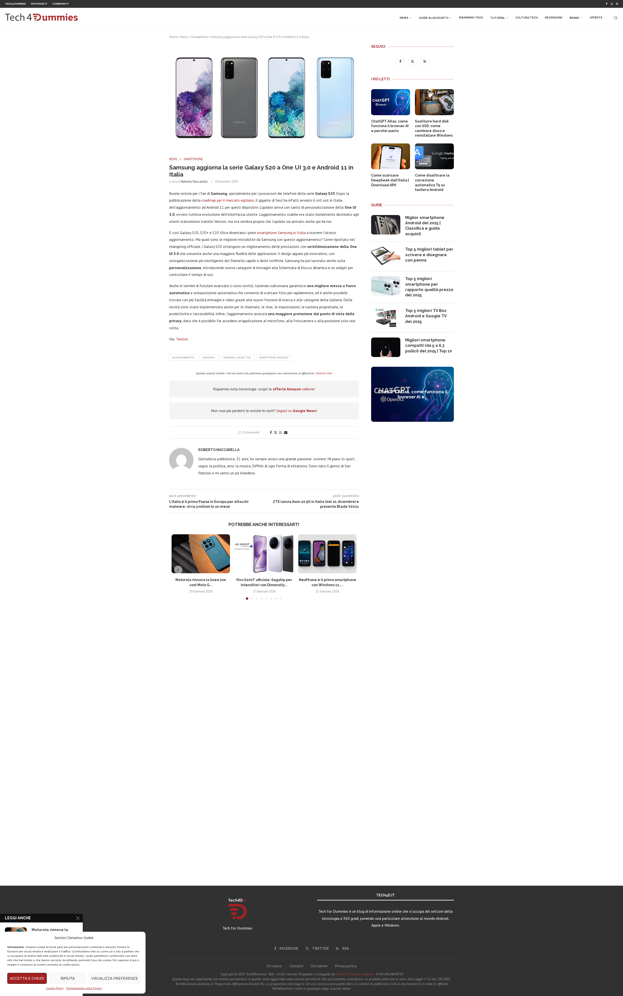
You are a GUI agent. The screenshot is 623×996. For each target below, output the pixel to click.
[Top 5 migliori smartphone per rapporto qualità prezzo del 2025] (385, 286)
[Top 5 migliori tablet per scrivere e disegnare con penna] (385, 256)
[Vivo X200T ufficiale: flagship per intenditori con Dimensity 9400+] (264, 553)
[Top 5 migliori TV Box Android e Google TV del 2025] (385, 318)
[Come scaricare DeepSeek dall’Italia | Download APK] (390, 156)
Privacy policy (346, 965)
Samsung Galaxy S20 (237, 357)
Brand (574, 17)
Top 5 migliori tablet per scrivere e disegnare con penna (429, 255)
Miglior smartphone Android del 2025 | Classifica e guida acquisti (424, 225)
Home (173, 37)
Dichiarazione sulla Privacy (84, 988)
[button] (178, 570)
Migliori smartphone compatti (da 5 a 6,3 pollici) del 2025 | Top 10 (428, 345)
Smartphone (199, 37)
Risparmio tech (471, 17)
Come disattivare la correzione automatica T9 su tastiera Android (432, 182)
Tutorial (497, 17)
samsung (209, 357)
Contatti (296, 965)
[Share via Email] (285, 432)
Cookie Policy (55, 988)
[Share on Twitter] (275, 432)
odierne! (294, 388)
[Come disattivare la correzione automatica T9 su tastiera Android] (434, 156)
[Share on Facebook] (271, 432)
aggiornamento (183, 357)
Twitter (182, 339)
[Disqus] (264, 676)
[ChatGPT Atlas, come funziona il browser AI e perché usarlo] (390, 102)
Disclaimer (319, 965)
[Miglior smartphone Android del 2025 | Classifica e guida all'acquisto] (385, 225)
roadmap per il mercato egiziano (228, 200)
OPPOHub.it (39, 3)
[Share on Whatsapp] (280, 432)
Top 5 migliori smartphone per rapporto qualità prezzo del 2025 (429, 286)
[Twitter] (612, 4)
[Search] (615, 18)
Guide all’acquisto (434, 17)
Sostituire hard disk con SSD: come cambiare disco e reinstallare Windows (434, 128)
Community (60, 3)
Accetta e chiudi (27, 978)
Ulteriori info (324, 373)
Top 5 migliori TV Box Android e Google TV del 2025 (426, 316)
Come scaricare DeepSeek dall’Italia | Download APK (390, 180)
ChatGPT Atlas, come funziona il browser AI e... (413, 394)
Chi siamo (274, 965)
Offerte (596, 17)
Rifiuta (68, 978)
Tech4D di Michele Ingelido (354, 974)
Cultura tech (526, 17)
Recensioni (553, 17)
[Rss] (617, 4)
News (404, 17)
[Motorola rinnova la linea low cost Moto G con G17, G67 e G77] (201, 553)
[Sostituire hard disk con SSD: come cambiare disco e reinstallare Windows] (434, 102)
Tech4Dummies (15, 3)
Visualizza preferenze (114, 978)
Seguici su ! (296, 410)
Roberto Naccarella (194, 181)
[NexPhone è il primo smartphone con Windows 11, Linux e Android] (327, 553)
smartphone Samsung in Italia (281, 232)
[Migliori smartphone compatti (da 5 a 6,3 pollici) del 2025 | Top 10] (385, 347)
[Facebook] (606, 4)
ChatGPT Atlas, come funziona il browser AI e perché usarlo (390, 126)
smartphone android (274, 357)
